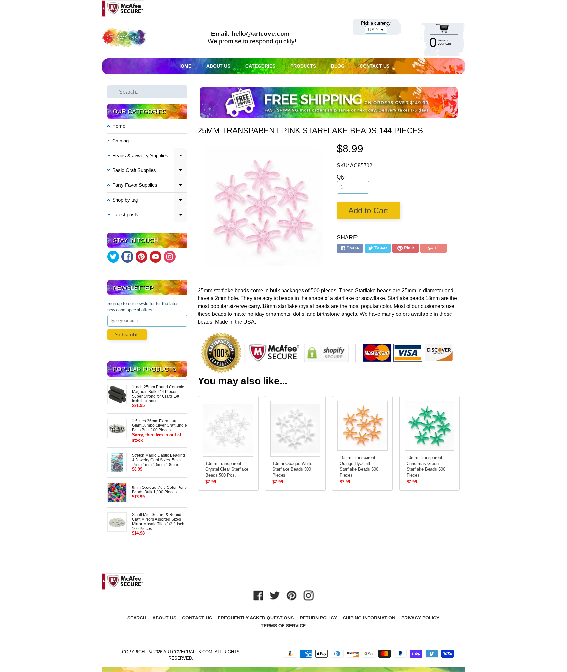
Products (303, 66)
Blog (338, 66)
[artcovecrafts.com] (124, 38)
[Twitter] (113, 257)
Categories (260, 66)
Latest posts (150, 215)
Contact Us (374, 66)
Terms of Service (283, 625)
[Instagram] (170, 257)
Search (136, 617)
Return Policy (318, 617)
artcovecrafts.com (187, 651)
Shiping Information (369, 617)
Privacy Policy (420, 617)
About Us (218, 66)
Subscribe (127, 334)
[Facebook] (127, 257)
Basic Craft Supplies (150, 171)
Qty (341, 177)
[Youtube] (155, 257)
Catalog (120, 140)
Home (184, 66)
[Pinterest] (141, 257)
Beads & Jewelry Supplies (150, 156)
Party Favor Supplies (150, 186)
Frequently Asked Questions (256, 617)
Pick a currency (376, 23)
